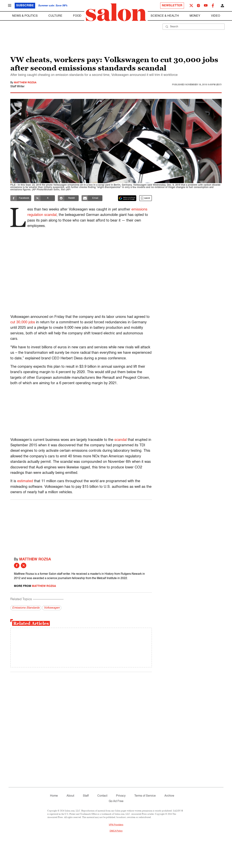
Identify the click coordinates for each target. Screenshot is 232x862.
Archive (169, 795)
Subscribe (25, 5)
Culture (55, 15)
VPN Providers (116, 825)
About (70, 795)
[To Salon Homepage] (116, 12)
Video (215, 15)
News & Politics (25, 15)
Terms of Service (145, 795)
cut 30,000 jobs (22, 322)
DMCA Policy (116, 831)
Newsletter (172, 5)
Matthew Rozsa (25, 82)
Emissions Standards (26, 607)
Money (195, 15)
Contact (102, 795)
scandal (120, 440)
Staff (86, 795)
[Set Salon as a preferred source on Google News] (127, 198)
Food (77, 15)
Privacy (121, 795)
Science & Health (165, 15)
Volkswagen (52, 607)
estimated (25, 481)
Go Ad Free (116, 801)
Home (54, 795)
